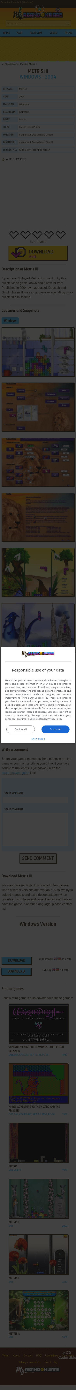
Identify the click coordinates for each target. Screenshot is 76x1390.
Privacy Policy (54, 718)
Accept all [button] (55, 729)
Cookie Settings (37, 718)
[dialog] (38, 695)
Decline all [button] (21, 729)
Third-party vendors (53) (35, 697)
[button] (38, 738)
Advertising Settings (28, 715)
